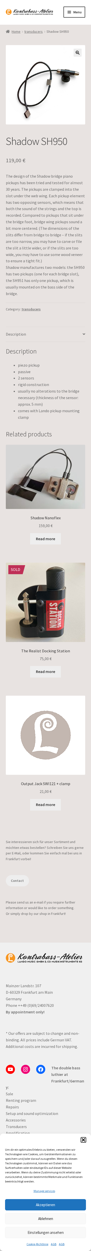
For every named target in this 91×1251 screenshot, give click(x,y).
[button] (83, 1139)
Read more (45, 538)
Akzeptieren (45, 1204)
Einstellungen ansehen (46, 1232)
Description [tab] (16, 334)
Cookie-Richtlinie (37, 1244)
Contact (17, 880)
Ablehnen (45, 1218)
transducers (33, 31)
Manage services (44, 1191)
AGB (53, 1244)
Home (16, 31)
